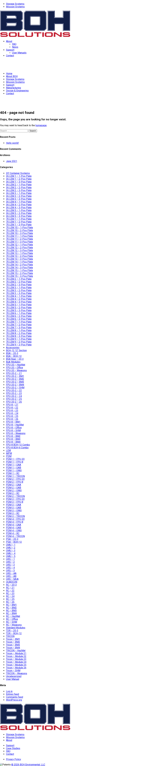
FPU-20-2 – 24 (14, 396)
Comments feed (14, 697)
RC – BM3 (11, 610)
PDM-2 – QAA (13, 484)
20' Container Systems (18, 173)
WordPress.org (14, 699)
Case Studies (13, 748)
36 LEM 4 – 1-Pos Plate (19, 201)
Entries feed (12, 694)
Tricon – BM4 (13, 647)
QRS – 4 (10, 567)
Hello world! (12, 143)
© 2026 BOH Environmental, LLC (28, 764)
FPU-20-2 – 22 (14, 390)
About (9, 41)
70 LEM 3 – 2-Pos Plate (19, 290)
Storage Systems (15, 3)
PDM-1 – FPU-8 (14, 461)
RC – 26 (10, 602)
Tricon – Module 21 (16, 653)
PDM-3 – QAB (13, 507)
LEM (8, 450)
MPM (9, 453)
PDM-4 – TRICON (15, 536)
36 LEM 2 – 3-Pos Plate (19, 190)
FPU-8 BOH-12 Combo (18, 444)
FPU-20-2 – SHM (15, 387)
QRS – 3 (10, 564)
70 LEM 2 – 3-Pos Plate (19, 284)
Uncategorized (13, 676)
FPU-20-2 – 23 (14, 393)
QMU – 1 (10, 544)
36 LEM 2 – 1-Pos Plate (19, 184)
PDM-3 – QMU (14, 510)
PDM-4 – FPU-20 (15, 519)
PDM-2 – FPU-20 (15, 479)
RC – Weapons (14, 624)
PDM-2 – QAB (13, 487)
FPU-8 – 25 (12, 416)
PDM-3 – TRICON (15, 516)
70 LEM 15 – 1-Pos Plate (19, 270)
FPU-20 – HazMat (15, 364)
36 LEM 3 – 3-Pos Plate (19, 199)
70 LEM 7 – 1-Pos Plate (19, 321)
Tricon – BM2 (13, 642)
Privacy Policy (13, 759)
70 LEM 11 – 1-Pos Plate (19, 236)
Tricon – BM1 (13, 639)
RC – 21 (10, 587)
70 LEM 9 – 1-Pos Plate (19, 339)
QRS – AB (11, 576)
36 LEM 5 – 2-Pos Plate (19, 213)
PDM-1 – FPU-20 (15, 459)
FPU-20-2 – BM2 (15, 379)
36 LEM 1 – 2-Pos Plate (19, 179)
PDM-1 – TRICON (15, 476)
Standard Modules (15, 627)
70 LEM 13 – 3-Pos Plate (19, 259)
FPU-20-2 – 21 (14, 373)
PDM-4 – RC (12, 533)
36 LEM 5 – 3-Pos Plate (19, 216)
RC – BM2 (11, 607)
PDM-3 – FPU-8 (14, 501)
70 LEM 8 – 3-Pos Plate (19, 336)
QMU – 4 (10, 553)
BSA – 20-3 (12, 353)
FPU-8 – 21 (12, 404)
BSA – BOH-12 (14, 356)
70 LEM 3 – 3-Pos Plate (19, 293)
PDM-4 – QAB (13, 527)
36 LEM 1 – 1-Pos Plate (19, 176)
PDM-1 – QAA (13, 464)
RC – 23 (10, 593)
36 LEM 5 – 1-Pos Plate (19, 210)
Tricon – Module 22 (16, 656)
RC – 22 (10, 590)
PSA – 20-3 (12, 539)
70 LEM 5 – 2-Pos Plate (19, 307)
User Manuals (19, 52)
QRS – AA (11, 573)
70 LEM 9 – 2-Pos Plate (19, 341)
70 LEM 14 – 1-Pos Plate (19, 261)
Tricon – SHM (13, 670)
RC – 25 (10, 599)
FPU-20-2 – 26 (14, 401)
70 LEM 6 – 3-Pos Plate (19, 319)
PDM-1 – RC (12, 473)
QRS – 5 (10, 570)
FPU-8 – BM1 (13, 421)
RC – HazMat (13, 616)
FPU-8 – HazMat (15, 424)
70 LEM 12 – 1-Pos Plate (19, 244)
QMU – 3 (10, 550)
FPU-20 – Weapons (16, 370)
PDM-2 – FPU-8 (14, 481)
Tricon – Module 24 (16, 662)
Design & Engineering (17, 90)
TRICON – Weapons (16, 673)
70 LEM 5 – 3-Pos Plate (19, 310)
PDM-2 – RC (12, 493)
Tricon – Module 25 (16, 664)
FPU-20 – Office (14, 367)
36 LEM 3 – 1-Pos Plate (19, 193)
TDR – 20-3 (12, 630)
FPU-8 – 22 (12, 407)
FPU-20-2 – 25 (14, 399)
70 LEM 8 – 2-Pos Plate (19, 333)
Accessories (12, 347)
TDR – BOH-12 (14, 633)
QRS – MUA (12, 579)
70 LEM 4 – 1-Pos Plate (19, 296)
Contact (10, 55)
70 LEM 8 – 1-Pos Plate (19, 330)
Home (9, 73)
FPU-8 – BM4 (13, 441)
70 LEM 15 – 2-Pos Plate (19, 273)
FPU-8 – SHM (13, 430)
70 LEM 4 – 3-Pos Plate (19, 301)
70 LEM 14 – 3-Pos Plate (19, 267)
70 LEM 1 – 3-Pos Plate (19, 224)
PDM (8, 456)
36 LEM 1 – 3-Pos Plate (19, 181)
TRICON (10, 636)
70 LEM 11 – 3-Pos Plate (19, 241)
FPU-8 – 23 (12, 410)
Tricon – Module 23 (16, 659)
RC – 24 (10, 596)
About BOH (12, 76)
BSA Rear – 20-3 (15, 359)
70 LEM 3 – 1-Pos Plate (19, 287)
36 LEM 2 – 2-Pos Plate (19, 187)
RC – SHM (11, 622)
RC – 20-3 (11, 584)
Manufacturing (13, 87)
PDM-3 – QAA (13, 504)
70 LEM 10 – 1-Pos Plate (19, 227)
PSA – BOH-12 (14, 542)
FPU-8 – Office (14, 427)
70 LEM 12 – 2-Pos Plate (19, 247)
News (15, 47)
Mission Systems (15, 6)
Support (10, 49)
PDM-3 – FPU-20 (15, 499)
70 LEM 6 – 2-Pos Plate (19, 316)
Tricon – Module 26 (16, 667)
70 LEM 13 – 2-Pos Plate (19, 256)
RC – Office (12, 619)
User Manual (12, 679)
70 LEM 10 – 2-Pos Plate (19, 230)
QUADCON (11, 582)
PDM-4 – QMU (14, 530)
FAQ (14, 44)
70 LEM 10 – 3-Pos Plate (19, 233)
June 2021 (11, 161)
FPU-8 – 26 (12, 419)
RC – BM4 (11, 613)
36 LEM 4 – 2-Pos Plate (19, 204)
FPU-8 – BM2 (13, 436)
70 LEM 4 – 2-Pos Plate (19, 299)
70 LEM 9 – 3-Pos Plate (19, 344)
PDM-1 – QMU (14, 470)
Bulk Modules (13, 361)
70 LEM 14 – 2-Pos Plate (19, 264)
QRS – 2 (10, 562)
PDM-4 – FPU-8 (14, 521)
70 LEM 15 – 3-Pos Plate (19, 276)
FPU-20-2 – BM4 (15, 384)
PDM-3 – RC (12, 513)
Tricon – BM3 (13, 644)
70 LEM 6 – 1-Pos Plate (19, 313)
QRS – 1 (10, 559)
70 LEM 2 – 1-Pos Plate (19, 279)
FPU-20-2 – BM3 (15, 381)
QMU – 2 (10, 547)
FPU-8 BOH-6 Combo (17, 447)
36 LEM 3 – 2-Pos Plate (19, 196)
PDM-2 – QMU (14, 490)
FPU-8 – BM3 (13, 439)
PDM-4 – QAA (13, 524)
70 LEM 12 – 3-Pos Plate (19, 250)
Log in (9, 691)
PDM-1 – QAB (13, 467)
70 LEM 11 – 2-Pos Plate (19, 239)
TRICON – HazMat (15, 650)
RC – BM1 (11, 604)
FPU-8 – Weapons (15, 433)
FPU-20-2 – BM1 (15, 376)
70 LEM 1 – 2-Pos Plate (19, 221)
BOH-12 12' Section (16, 350)
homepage (41, 125)
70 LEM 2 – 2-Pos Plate (19, 281)
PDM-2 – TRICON (15, 496)
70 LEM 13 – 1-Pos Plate (19, 253)
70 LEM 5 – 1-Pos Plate (19, 304)
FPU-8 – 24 (12, 413)
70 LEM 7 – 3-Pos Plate (19, 327)
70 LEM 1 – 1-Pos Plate (19, 219)
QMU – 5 (10, 556)
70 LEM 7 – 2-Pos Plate (19, 324)
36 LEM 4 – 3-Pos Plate (19, 207)
